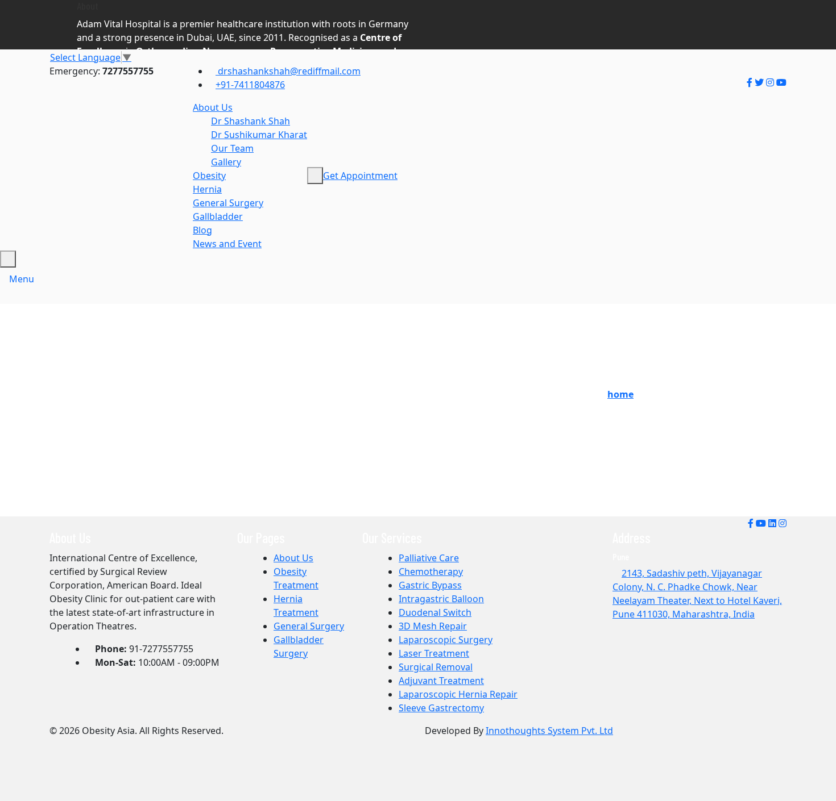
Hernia (207, 189)
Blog (202, 230)
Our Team (232, 148)
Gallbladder (218, 216)
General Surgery (228, 203)
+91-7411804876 (250, 84)
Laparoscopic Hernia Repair (458, 694)
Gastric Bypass (430, 585)
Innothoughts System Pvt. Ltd (549, 730)
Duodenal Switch (435, 612)
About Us (213, 107)
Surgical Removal (436, 667)
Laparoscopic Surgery (446, 639)
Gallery (226, 162)
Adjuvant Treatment (441, 680)
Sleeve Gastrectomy (441, 708)
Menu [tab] (21, 279)
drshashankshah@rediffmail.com (288, 71)
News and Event (227, 243)
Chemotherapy (431, 571)
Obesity (209, 175)
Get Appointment (360, 175)
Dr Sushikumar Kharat (259, 134)
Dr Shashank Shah (250, 121)
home (620, 394)
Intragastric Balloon (441, 599)
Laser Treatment (434, 653)
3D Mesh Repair (433, 626)
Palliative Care (429, 558)
